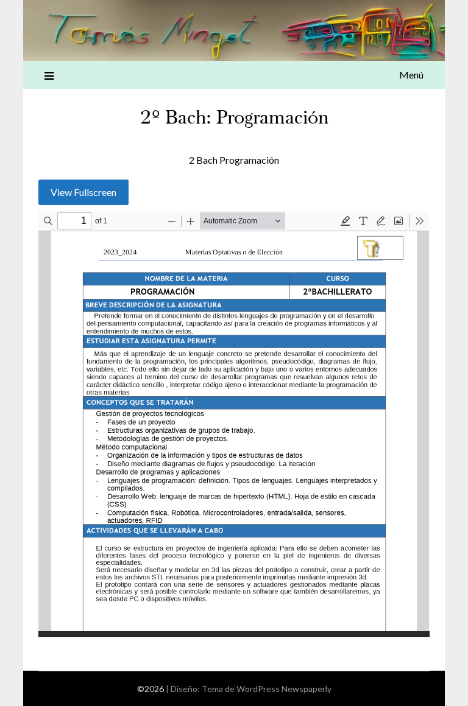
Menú (411, 74)
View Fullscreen (83, 192)
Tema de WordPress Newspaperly (267, 688)
